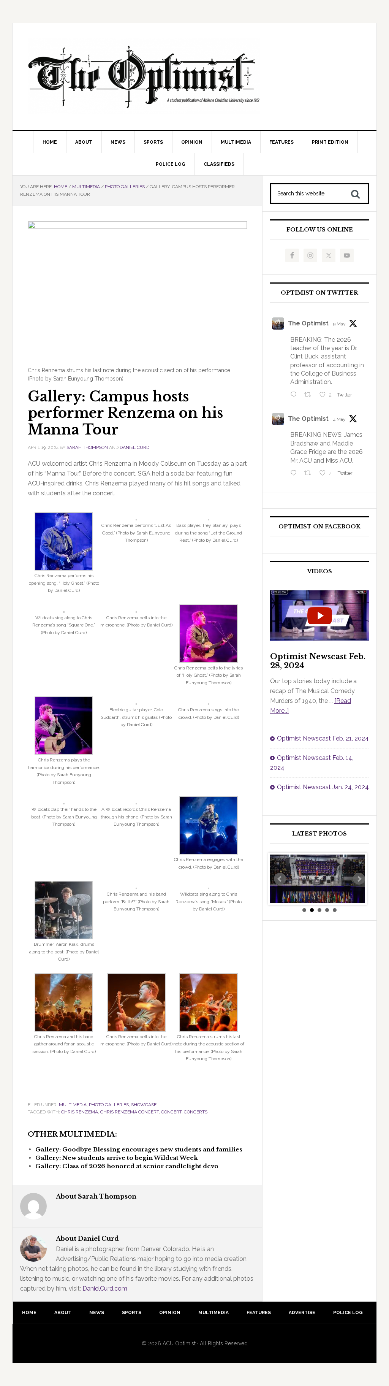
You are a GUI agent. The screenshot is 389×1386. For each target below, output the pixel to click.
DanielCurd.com (104, 1288)
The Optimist (308, 323)
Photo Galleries (109, 1104)
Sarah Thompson (87, 447)
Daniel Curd (134, 447)
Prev (280, 879)
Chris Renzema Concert (129, 1112)
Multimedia (73, 1104)
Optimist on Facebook (319, 526)
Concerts (195, 1112)
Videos (319, 571)
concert (171, 1112)
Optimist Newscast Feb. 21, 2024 (323, 738)
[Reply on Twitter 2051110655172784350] (295, 473)
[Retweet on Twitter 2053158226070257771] (310, 395)
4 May (339, 419)
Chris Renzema (79, 1112)
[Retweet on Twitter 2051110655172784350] (310, 473)
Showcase (144, 1104)
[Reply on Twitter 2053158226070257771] (295, 395)
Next (359, 879)
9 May (339, 324)
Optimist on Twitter (319, 293)
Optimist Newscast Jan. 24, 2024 (323, 787)
